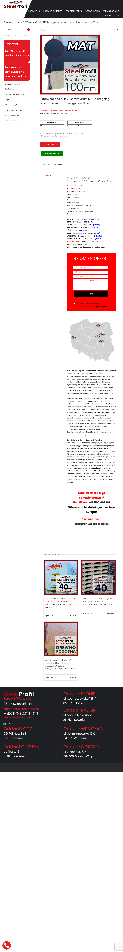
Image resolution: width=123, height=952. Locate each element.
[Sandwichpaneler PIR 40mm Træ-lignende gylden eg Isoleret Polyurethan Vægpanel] (61, 639)
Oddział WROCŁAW (83, 729)
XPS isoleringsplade (13, 121)
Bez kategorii (10, 89)
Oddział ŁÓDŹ (18, 729)
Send (91, 294)
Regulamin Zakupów (12, 717)
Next (116, 30)
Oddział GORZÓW (82, 747)
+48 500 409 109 (88, 241)
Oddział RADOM (80, 710)
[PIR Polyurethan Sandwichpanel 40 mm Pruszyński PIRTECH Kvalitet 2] (61, 577)
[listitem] (101, 338)
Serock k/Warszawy (17, 699)
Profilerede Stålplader (13, 110)
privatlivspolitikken (101, 306)
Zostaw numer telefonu (7, 945)
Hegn (7, 99)
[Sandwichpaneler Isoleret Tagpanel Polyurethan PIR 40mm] (98, 577)
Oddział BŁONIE (79, 694)
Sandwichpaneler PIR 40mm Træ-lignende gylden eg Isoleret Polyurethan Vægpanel (60, 663)
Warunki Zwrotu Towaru (29, 717)
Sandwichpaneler (56, 164)
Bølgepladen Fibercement (15, 94)
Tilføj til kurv (50, 144)
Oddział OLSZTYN (21, 747)
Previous (44, 30)
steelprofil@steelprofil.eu (77, 244)
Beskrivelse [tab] (47, 175)
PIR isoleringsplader (13, 105)
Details (74, 616)
